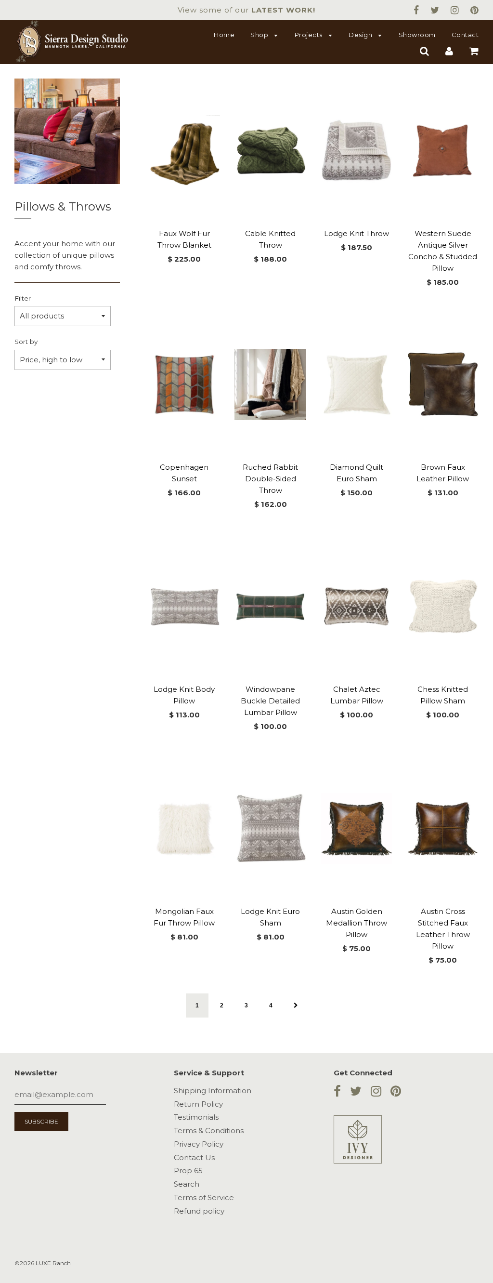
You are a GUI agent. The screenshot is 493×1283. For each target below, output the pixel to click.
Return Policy (198, 1104)
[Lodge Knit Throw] (356, 151)
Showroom (417, 35)
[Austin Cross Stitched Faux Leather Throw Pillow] (443, 828)
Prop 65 (188, 1170)
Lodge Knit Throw (356, 233)
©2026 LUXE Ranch (42, 1263)
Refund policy (199, 1211)
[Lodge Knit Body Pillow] (185, 606)
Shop (260, 35)
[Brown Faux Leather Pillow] (443, 384)
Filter (22, 298)
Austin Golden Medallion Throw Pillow (356, 923)
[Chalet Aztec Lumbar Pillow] (356, 606)
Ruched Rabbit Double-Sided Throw (270, 479)
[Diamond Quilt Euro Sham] (356, 384)
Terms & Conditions (209, 1130)
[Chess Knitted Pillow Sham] (443, 606)
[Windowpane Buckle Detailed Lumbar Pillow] (270, 606)
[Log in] (449, 50)
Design (361, 35)
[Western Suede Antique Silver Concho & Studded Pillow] (443, 151)
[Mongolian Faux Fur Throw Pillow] (185, 828)
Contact (465, 35)
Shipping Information (212, 1090)
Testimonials (196, 1117)
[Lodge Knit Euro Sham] (270, 828)
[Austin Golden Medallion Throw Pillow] (356, 828)
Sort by (26, 341)
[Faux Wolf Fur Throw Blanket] (185, 151)
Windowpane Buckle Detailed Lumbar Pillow (270, 701)
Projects (309, 35)
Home (224, 35)
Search (186, 1184)
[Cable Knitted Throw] (270, 151)
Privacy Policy (198, 1144)
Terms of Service (204, 1197)
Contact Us (194, 1157)
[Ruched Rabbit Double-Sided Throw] (270, 384)
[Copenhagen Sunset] (185, 384)
